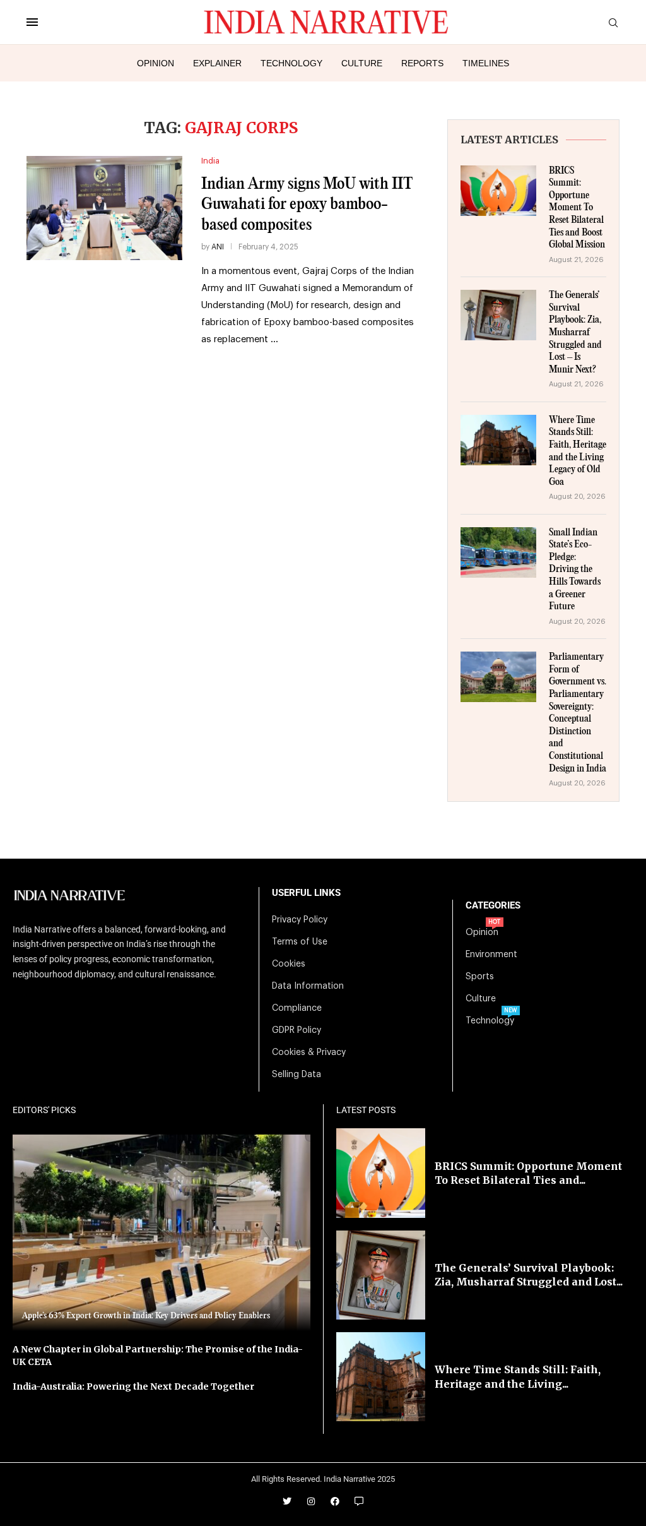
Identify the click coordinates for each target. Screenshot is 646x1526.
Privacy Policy (299, 919)
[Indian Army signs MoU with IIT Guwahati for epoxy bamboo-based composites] (104, 207)
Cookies (288, 964)
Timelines (485, 63)
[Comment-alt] (359, 1501)
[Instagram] (311, 1501)
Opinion (155, 63)
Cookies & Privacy (309, 1052)
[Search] (613, 23)
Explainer (217, 63)
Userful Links (306, 893)
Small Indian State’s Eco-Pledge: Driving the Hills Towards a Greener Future (575, 570)
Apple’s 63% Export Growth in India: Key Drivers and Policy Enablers (146, 1315)
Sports (480, 976)
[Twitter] (287, 1501)
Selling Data (296, 1074)
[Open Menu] (32, 22)
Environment (491, 954)
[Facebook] (335, 1501)
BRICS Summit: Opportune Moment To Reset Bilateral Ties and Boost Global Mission (577, 208)
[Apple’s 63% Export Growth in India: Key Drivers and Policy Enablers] (161, 1233)
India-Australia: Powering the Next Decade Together (133, 1386)
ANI (217, 247)
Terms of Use (299, 942)
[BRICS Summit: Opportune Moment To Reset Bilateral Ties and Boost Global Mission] (498, 190)
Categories (493, 905)
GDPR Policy (296, 1030)
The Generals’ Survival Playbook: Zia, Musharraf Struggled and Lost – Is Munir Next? (575, 332)
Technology (291, 63)
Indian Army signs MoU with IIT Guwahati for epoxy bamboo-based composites (307, 204)
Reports (422, 63)
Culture (361, 63)
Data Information (308, 986)
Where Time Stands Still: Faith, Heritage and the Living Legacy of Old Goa (577, 451)
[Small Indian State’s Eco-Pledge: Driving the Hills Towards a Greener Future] (498, 552)
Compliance (297, 1008)
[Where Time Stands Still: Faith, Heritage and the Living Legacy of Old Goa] (498, 440)
